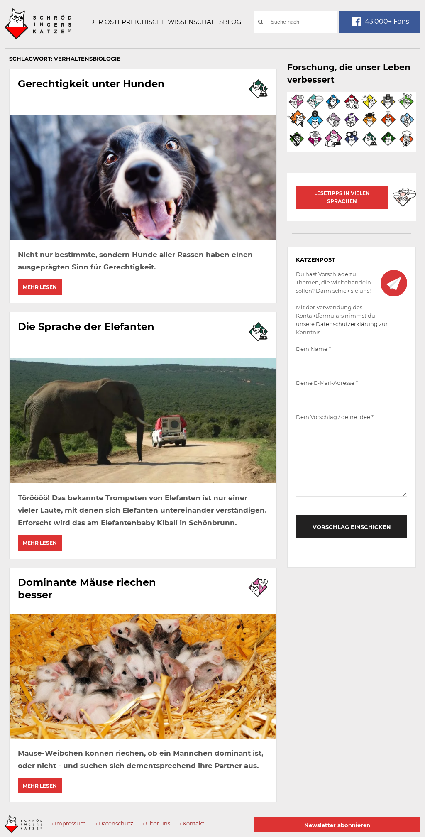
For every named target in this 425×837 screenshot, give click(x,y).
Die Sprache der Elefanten (86, 327)
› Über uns (156, 823)
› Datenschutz (114, 823)
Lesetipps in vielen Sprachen (342, 197)
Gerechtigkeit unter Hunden (91, 84)
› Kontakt (192, 823)
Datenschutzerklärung (347, 324)
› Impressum (69, 823)
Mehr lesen (40, 287)
